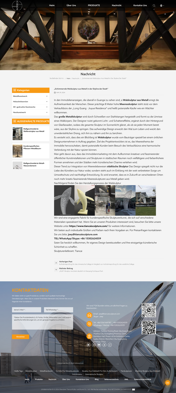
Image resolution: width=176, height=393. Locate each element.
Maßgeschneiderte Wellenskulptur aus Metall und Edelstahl (33, 130)
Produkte (39, 379)
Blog (96, 379)
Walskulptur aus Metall (135, 100)
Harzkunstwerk (19, 112)
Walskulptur (104, 137)
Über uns (71, 5)
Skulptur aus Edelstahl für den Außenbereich (100, 371)
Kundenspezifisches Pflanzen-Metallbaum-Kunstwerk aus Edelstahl (33, 147)
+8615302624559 (117, 325)
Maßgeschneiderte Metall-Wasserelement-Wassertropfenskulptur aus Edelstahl (34, 164)
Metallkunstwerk (20, 96)
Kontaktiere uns (82, 379)
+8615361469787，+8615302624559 (112, 322)
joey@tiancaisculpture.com (109, 314)
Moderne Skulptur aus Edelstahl (147, 371)
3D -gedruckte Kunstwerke (24, 107)
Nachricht (116, 5)
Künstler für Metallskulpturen (67, 371)
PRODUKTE (94, 5)
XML (126, 379)
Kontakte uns (140, 5)
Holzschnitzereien (20, 101)
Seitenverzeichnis (111, 379)
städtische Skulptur (117, 166)
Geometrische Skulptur (94, 374)
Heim (52, 5)
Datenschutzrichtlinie (142, 379)
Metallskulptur (31, 371)
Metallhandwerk (46, 371)
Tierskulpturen (126, 371)
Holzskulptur (77, 374)
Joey (101, 316)
